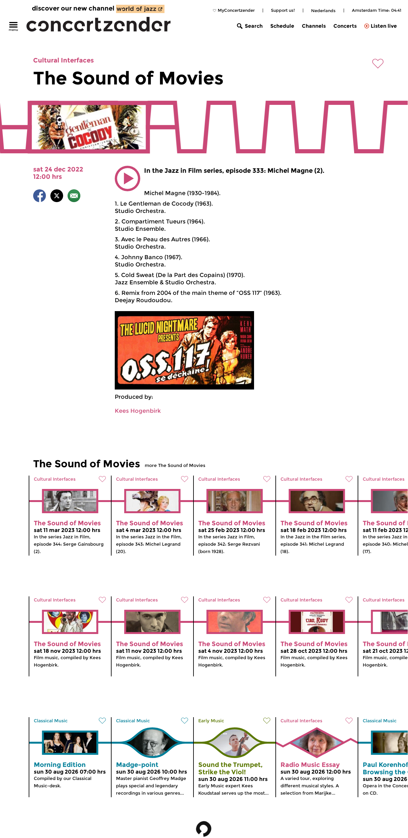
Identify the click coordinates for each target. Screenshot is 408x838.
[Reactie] (74, 196)
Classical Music (51, 721)
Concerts (345, 26)
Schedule (282, 26)
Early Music (211, 721)
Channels (314, 26)
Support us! (283, 10)
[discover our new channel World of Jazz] (140, 9)
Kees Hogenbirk (138, 410)
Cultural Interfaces (63, 60)
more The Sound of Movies (175, 465)
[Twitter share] (56, 196)
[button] (127, 178)
